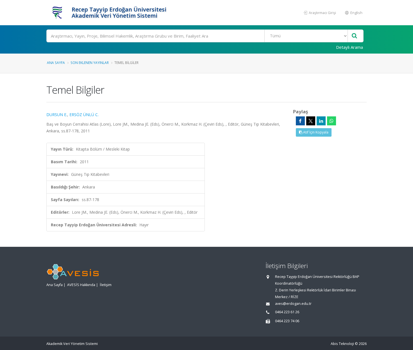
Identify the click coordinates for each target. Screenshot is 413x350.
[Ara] (354, 36)
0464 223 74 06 (287, 321)
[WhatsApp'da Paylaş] (331, 120)
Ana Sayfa (56, 62)
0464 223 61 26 (287, 312)
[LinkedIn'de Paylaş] (321, 120)
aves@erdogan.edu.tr (293, 303)
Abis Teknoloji (342, 343)
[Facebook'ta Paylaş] (300, 120)
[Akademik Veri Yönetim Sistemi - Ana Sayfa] (58, 12)
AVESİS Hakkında (81, 284)
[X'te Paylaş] (310, 120)
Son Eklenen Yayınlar (90, 62)
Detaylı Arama (349, 47)
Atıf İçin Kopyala (315, 132)
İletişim (106, 284)
